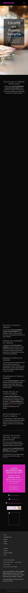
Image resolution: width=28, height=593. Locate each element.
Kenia (6, 293)
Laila (5, 315)
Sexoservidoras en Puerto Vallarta (10, 566)
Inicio (5, 555)
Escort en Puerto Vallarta (8, 562)
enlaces (5, 550)
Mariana (7, 271)
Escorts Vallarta (18, 562)
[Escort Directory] (14, 509)
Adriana (7, 160)
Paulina (6, 181)
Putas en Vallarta (6, 564)
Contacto (14, 49)
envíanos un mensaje (14, 404)
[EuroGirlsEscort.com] (14, 499)
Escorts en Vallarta (8, 552)
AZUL (6, 116)
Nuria (6, 249)
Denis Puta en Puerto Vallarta (11, 226)
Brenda (6, 203)
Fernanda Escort (9, 138)
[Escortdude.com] (14, 524)
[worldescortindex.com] (14, 495)
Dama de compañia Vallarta (9, 560)
